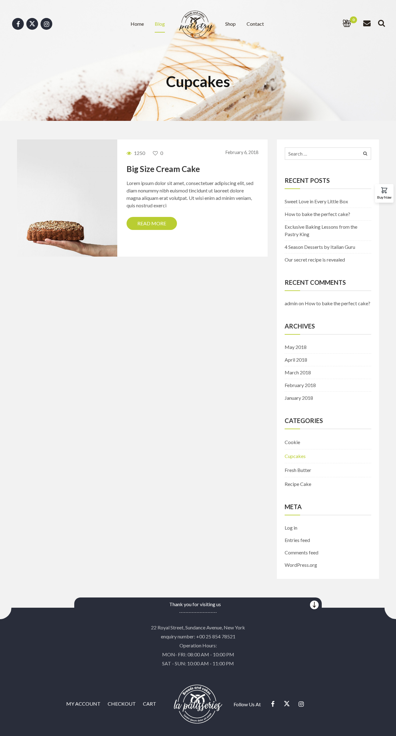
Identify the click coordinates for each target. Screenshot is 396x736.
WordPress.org (301, 565)
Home (137, 24)
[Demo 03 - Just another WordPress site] (195, 23)
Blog (160, 24)
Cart (149, 704)
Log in (291, 528)
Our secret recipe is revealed (315, 259)
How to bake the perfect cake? (317, 214)
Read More (151, 223)
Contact (255, 24)
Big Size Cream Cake (163, 169)
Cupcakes (295, 456)
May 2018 (296, 347)
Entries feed (297, 540)
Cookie (292, 442)
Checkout (122, 704)
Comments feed (301, 552)
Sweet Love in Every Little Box (316, 201)
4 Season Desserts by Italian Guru (320, 247)
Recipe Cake (298, 484)
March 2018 (298, 372)
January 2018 (299, 398)
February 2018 (300, 385)
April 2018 (296, 360)
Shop (230, 24)
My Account (83, 704)
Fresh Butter (298, 470)
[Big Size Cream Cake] (67, 197)
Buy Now (384, 197)
